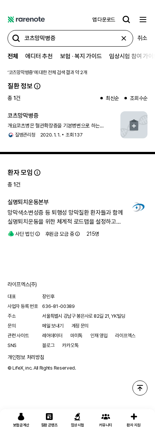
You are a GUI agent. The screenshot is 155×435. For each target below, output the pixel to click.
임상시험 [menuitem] (77, 425)
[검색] (126, 19)
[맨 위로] (139, 388)
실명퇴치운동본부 (28, 202)
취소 (142, 38)
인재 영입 (99, 335)
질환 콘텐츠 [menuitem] (49, 425)
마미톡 (76, 335)
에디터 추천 (38, 56)
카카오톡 (70, 345)
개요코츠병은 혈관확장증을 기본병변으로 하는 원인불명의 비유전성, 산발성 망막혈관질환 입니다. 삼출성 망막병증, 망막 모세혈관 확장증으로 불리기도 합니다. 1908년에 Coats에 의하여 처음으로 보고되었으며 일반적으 (60, 126)
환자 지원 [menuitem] (134, 425)
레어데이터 (52, 335)
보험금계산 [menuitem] (21, 425)
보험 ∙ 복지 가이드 (81, 56)
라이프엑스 (125, 335)
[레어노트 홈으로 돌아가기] (26, 19)
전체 (13, 56)
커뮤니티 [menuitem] (105, 425)
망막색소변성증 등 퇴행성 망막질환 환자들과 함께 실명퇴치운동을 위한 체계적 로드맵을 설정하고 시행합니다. (65, 217)
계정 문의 (80, 326)
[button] (37, 86)
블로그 (48, 345)
